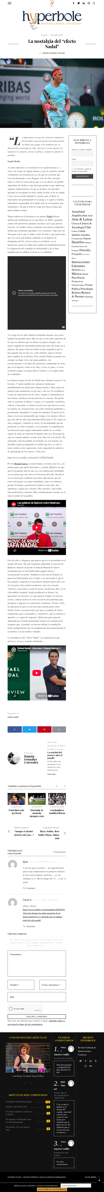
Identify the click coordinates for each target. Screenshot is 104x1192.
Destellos (78, 242)
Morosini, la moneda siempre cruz (37, 813)
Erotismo (75, 250)
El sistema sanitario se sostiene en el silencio (19, 1113)
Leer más (51, 774)
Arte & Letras (82, 219)
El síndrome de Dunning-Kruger (19, 1101)
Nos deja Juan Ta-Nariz (63, 1058)
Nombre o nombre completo (82, 149)
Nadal (49, 216)
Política (76, 289)
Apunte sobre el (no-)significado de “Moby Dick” (61, 1095)
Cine (88, 227)
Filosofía (85, 250)
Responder (31, 888)
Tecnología (75, 300)
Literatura (78, 265)
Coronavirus (77, 238)
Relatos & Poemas (81, 294)
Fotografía (77, 253)
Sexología (89, 296)
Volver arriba (90, 1177)
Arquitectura (79, 215)
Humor (74, 258)
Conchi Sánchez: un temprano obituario (28, 1076)
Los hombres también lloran (57, 812)
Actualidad (78, 211)
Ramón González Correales (54, 52)
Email (74, 159)
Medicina (76, 269)
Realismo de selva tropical (61, 1153)
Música (76, 273)
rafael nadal (13, 716)
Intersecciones (81, 262)
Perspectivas (77, 281)
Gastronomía (85, 254)
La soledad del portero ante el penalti (54, 755)
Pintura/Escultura (78, 285)
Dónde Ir (88, 242)
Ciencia (76, 223)
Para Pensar (78, 277)
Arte (90, 215)
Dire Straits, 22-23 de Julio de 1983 (18, 1128)
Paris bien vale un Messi (16, 812)
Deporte (44, 35)
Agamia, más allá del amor (16, 1106)
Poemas (89, 284)
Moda (83, 270)
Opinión (85, 274)
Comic (74, 231)
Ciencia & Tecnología (82, 225)
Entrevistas (83, 246)
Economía (75, 246)
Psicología (87, 289)
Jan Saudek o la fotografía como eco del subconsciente (18, 1120)
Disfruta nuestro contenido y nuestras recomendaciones (36, 1185)
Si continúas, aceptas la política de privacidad (81, 170)
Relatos (76, 292)
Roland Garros (21, 463)
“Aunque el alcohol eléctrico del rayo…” (24, 831)
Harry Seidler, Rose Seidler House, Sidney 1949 (48, 833)
